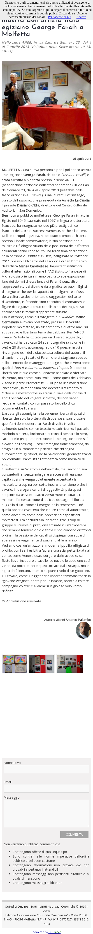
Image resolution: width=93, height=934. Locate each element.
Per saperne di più (59, 17)
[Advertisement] (46, 717)
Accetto (81, 17)
